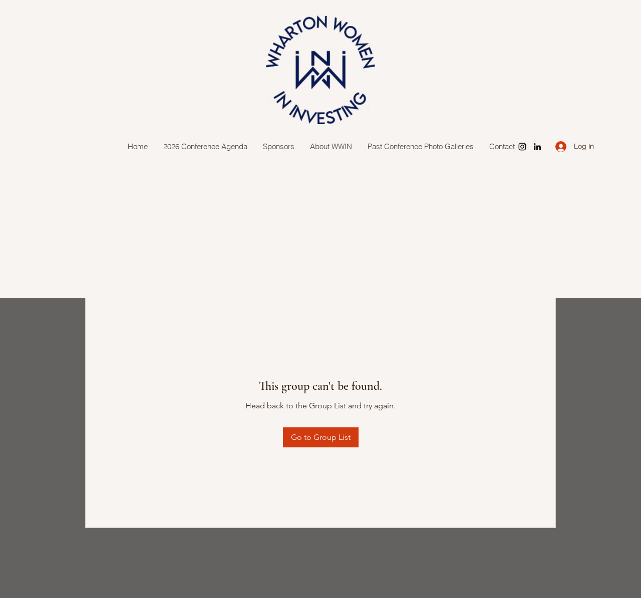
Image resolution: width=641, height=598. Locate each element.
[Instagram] (522, 147)
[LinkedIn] (537, 147)
